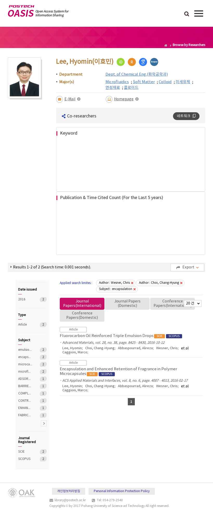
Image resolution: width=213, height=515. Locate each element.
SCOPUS (25, 459)
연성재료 (112, 87)
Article (25, 324)
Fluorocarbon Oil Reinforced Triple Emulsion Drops (119, 336)
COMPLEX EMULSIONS (25, 393)
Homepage (124, 99)
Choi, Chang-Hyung (100, 348)
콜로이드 (131, 87)
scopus (154, 62)
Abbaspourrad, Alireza (135, 348)
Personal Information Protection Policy (122, 491)
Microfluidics (117, 82)
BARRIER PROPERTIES (25, 386)
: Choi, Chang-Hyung (159, 283)
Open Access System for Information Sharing (38, 11)
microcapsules (25, 364)
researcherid (132, 62)
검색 (187, 14)
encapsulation (25, 357)
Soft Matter (144, 82)
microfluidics (25, 371)
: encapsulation (115, 289)
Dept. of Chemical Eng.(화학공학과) (136, 74)
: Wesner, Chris (114, 283)
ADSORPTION (25, 379)
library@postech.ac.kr (70, 500)
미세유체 (183, 82)
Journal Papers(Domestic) (127, 303)
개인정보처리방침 (68, 491)
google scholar (143, 62)
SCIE (25, 451)
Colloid (165, 82)
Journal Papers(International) (82, 303)
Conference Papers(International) (173, 303)
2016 (25, 299)
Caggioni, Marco (74, 352)
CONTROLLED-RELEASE (25, 400)
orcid (121, 62)
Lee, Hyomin (72, 348)
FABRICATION (25, 415)
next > (44, 423)
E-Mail (69, 99)
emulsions (25, 350)
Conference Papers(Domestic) (82, 315)
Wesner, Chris (167, 348)
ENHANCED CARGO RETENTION (25, 408)
